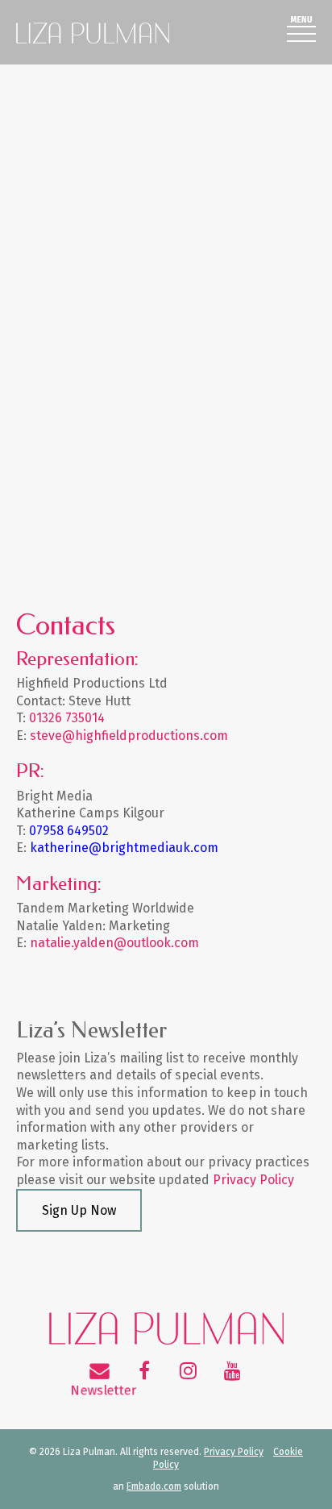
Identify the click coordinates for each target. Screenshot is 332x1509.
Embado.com (154, 1486)
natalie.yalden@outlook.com (114, 942)
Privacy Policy (253, 1179)
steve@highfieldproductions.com (129, 735)
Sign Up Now (79, 1210)
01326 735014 (67, 717)
